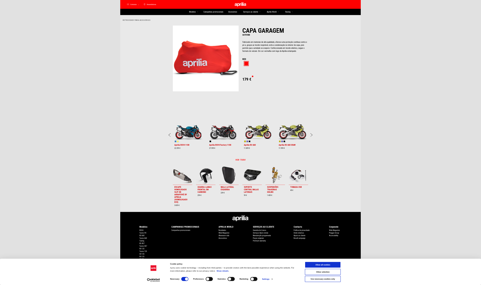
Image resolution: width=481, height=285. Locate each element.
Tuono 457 (143, 246)
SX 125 (141, 254)
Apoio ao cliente (299, 235)
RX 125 (141, 257)
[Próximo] (311, 135)
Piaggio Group (334, 233)
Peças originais (258, 238)
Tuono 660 (143, 238)
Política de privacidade (302, 230)
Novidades (222, 230)
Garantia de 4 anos (259, 230)
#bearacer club (224, 235)
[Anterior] (169, 135)
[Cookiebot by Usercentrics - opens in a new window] (153, 280)
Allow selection (323, 272)
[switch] (209, 279)
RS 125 (141, 249)
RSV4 (141, 230)
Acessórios (223, 238)
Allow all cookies (322, 265)
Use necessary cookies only (323, 279)
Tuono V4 (142, 233)
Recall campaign (299, 238)
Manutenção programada (262, 235)
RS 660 (141, 235)
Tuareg (141, 241)
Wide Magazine (224, 233)
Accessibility (333, 235)
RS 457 (141, 243)
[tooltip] (246, 63)
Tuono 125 (143, 251)
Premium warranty (259, 241)
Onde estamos (299, 233)
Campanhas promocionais (180, 230)
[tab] (246, 63)
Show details (223, 271)
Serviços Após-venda (260, 233)
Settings (265, 279)
